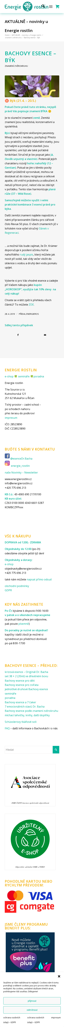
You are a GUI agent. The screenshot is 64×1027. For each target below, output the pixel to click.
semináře (24, 376)
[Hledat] (41, 6)
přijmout (32, 1000)
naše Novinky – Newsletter (21, 472)
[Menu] (51, 6)
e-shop (9, 376)
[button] (59, 976)
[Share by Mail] (45, 334)
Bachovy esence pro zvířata (21, 685)
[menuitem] (41, 6)
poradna (38, 376)
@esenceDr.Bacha (21, 458)
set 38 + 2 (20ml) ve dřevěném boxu (26, 676)
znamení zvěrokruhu (16, 65)
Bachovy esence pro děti (20, 680)
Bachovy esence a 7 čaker (20, 702)
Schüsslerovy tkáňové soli (20, 722)
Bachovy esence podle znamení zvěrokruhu (31, 711)
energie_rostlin (20, 466)
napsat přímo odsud (39, 579)
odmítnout (32, 1009)
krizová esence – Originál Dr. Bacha (26, 672)
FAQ (7, 728)
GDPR (8, 590)
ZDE (31, 304)
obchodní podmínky (17, 586)
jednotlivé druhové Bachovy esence (26, 689)
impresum (56, 1017)
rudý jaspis (26, 254)
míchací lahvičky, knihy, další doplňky (27, 715)
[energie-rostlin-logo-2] (26, 6)
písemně (23, 624)
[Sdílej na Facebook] (18, 334)
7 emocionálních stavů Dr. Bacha (24, 706)
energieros (32, 313)
